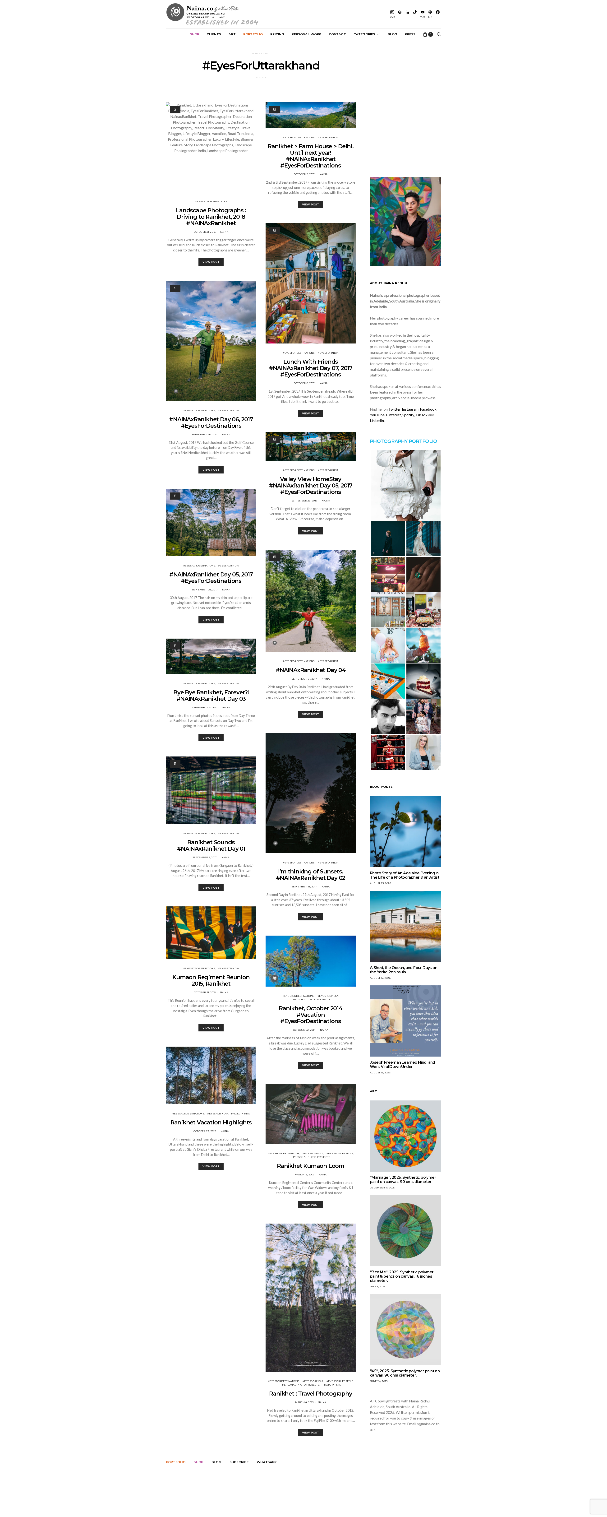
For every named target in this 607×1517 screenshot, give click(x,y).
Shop (194, 34)
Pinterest (393, 415)
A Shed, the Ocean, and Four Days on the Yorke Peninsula (403, 969)
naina (224, 231)
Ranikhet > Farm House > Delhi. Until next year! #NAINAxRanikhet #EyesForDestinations (310, 156)
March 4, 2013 (304, 1402)
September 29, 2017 (304, 500)
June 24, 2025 (378, 1381)
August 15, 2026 (380, 1072)
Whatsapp (266, 1462)
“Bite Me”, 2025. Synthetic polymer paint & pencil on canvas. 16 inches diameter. (402, 1276)
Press (410, 34)
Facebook (428, 409)
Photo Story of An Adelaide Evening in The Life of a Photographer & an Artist (404, 875)
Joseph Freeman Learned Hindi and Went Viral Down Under (402, 1064)
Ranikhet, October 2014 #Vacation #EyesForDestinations (310, 1015)
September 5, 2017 (205, 857)
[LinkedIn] (407, 14)
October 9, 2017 (304, 174)
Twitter (394, 409)
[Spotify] (399, 14)
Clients (214, 34)
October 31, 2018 (205, 231)
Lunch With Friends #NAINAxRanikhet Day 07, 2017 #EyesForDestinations (310, 368)
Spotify (408, 415)
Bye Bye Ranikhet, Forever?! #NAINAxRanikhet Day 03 (211, 695)
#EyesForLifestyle (339, 1153)
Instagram (410, 409)
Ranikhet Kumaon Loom (310, 1165)
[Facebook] (437, 14)
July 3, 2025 (377, 1286)
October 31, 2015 (205, 992)
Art (232, 34)
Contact (337, 34)
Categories (364, 34)
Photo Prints (240, 1113)
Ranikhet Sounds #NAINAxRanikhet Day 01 (211, 845)
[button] (405, 485)
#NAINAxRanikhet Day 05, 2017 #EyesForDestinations (211, 577)
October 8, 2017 (304, 383)
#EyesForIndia (228, 410)
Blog (392, 34)
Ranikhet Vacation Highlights (211, 1122)
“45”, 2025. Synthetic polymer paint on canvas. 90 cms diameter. (405, 1373)
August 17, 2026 (380, 977)
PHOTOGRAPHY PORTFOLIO (403, 441)
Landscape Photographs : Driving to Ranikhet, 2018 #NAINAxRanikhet (211, 217)
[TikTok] (415, 14)
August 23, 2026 (380, 883)
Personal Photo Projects (311, 999)
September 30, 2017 (205, 434)
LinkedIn (377, 420)
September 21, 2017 (304, 678)
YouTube (377, 415)
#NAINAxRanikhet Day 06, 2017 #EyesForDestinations (211, 422)
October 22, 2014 (304, 1029)
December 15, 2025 (382, 1187)
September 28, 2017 (205, 589)
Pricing (277, 34)
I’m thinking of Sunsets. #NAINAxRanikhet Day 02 (310, 874)
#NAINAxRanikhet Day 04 (311, 670)
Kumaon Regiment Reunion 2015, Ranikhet (210, 980)
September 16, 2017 (205, 707)
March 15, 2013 (304, 1174)
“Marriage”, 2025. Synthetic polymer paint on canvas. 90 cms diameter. (403, 1179)
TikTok (421, 415)
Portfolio (253, 34)
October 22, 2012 (204, 1131)
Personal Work (306, 34)
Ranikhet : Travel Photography (310, 1393)
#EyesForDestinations (211, 201)
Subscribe (239, 1462)
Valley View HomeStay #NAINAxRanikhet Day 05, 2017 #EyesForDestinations (310, 485)
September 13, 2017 (304, 886)
